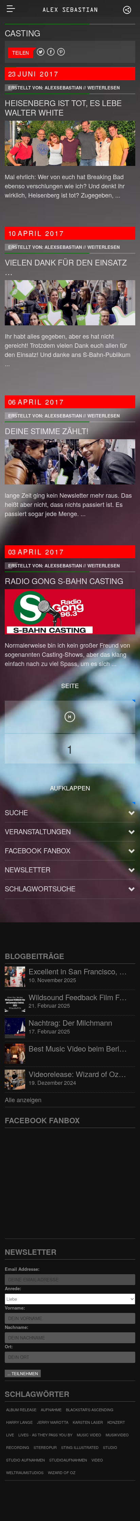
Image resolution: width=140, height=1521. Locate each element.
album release (21, 1409)
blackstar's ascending (89, 1409)
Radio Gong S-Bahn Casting (64, 580)
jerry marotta (52, 1422)
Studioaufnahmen (68, 1460)
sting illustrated (80, 1447)
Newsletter (27, 869)
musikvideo (117, 1434)
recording (17, 1447)
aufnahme (51, 1409)
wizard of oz (61, 1472)
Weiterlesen (103, 87)
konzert (116, 1422)
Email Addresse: (22, 1269)
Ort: (9, 1346)
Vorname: (15, 1307)
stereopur (45, 1447)
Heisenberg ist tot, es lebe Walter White (63, 107)
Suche (16, 812)
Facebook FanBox (37, 850)
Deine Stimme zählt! (46, 431)
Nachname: (16, 1327)
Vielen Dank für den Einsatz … (66, 267)
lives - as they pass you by (45, 1434)
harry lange (19, 1422)
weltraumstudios (24, 1472)
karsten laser (88, 1422)
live (10, 1434)
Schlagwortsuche (40, 888)
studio (110, 1447)
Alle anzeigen (23, 1099)
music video (89, 1434)
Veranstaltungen (38, 831)
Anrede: (13, 1288)
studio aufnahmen (25, 1460)
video (97, 1460)
